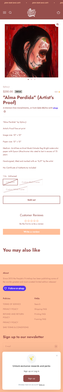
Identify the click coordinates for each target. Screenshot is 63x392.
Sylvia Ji (6, 86)
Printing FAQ (40, 314)
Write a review (32, 231)
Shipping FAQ (40, 309)
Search (37, 304)
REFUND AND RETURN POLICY (13, 316)
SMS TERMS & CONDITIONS (16, 327)
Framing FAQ (40, 319)
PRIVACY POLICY (10, 309)
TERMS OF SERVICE (12, 304)
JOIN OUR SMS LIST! (10, 3)
